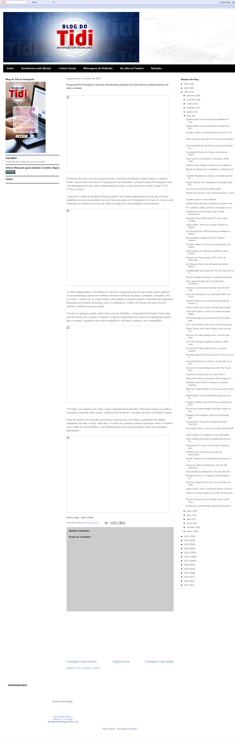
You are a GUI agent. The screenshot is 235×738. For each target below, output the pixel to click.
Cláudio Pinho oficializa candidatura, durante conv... (210, 203)
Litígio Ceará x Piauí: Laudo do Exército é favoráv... (210, 489)
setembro (191, 108)
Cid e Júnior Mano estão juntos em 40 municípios (209, 324)
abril (189, 519)
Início (10, 68)
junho (189, 511)
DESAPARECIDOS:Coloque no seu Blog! (63, 718)
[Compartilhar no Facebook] (120, 523)
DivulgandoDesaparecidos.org (63, 721)
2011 (186, 585)
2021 (186, 544)
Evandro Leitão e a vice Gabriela (201, 199)
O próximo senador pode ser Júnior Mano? (205, 374)
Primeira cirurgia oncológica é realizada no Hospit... (210, 277)
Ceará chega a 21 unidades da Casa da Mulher (207, 435)
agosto (190, 112)
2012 (186, 581)
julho (189, 116)
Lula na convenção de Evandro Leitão (203, 189)
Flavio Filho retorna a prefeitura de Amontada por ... (210, 378)
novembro (191, 100)
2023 (186, 536)
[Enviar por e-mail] (111, 523)
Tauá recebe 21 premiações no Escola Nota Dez (208, 471)
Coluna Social (67, 68)
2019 (186, 552)
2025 (186, 88)
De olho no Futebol (131, 68)
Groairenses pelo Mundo (36, 68)
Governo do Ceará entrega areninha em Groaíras (208, 506)
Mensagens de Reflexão (98, 68)
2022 (186, 540)
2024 (186, 92)
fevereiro (191, 527)
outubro (190, 104)
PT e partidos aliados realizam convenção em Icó (209, 207)
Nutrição (156, 68)
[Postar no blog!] (114, 523)
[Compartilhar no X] (117, 523)
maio (189, 515)
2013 (186, 577)
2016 (186, 565)
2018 (186, 557)
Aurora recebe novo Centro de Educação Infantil (208, 307)
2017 (186, 561)
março (190, 523)
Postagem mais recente (82, 661)
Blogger (133, 729)
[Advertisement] (120, 635)
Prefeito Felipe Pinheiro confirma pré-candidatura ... (210, 165)
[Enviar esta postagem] (105, 522)
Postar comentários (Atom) (87, 668)
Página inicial (121, 661)
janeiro (190, 531)
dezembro (191, 95)
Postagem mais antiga (159, 661)
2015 (186, 569)
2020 (186, 548)
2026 (186, 84)
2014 (186, 573)
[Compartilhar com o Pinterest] (123, 523)
